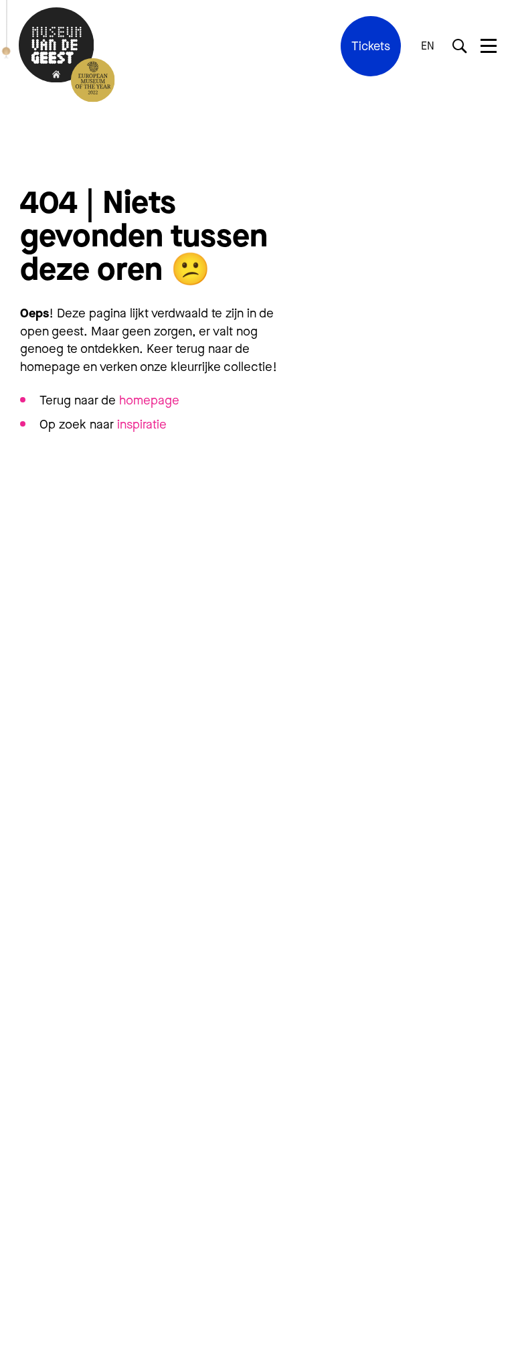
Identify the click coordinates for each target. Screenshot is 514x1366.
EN (427, 46)
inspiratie (142, 424)
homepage (149, 400)
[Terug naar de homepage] (56, 46)
